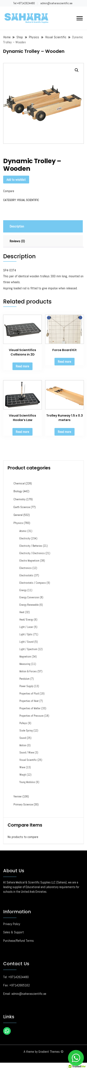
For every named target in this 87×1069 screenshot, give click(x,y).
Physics (18, 523)
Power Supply (26, 686)
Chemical (19, 483)
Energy (23, 590)
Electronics (25, 568)
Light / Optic (26, 634)
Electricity (24, 538)
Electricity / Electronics (32, 553)
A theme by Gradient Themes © (44, 1051)
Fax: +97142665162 (16, 985)
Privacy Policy (11, 924)
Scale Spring (26, 730)
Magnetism (25, 656)
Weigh (22, 774)
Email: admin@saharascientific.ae (24, 993)
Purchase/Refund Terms (18, 940)
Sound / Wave (26, 752)
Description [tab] (17, 226)
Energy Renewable (29, 605)
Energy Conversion (29, 597)
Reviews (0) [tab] (17, 241)
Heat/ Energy (26, 619)
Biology (18, 491)
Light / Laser (26, 627)
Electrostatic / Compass (32, 583)
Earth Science (22, 507)
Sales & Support (13, 932)
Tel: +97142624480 (16, 977)
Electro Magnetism (29, 560)
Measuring (24, 664)
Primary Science (23, 804)
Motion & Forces (28, 671)
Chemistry (20, 499)
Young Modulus (27, 782)
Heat (21, 612)
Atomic (23, 531)
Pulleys (23, 723)
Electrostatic (26, 575)
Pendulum (24, 679)
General (18, 515)
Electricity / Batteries (30, 546)
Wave (22, 767)
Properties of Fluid (29, 693)
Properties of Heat (29, 701)
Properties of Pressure (31, 716)
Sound (22, 738)
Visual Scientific (28, 200)
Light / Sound (26, 642)
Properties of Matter (30, 708)
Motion (22, 745)
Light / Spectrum (28, 649)
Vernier (18, 796)
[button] (76, 70)
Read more (22, 366)
